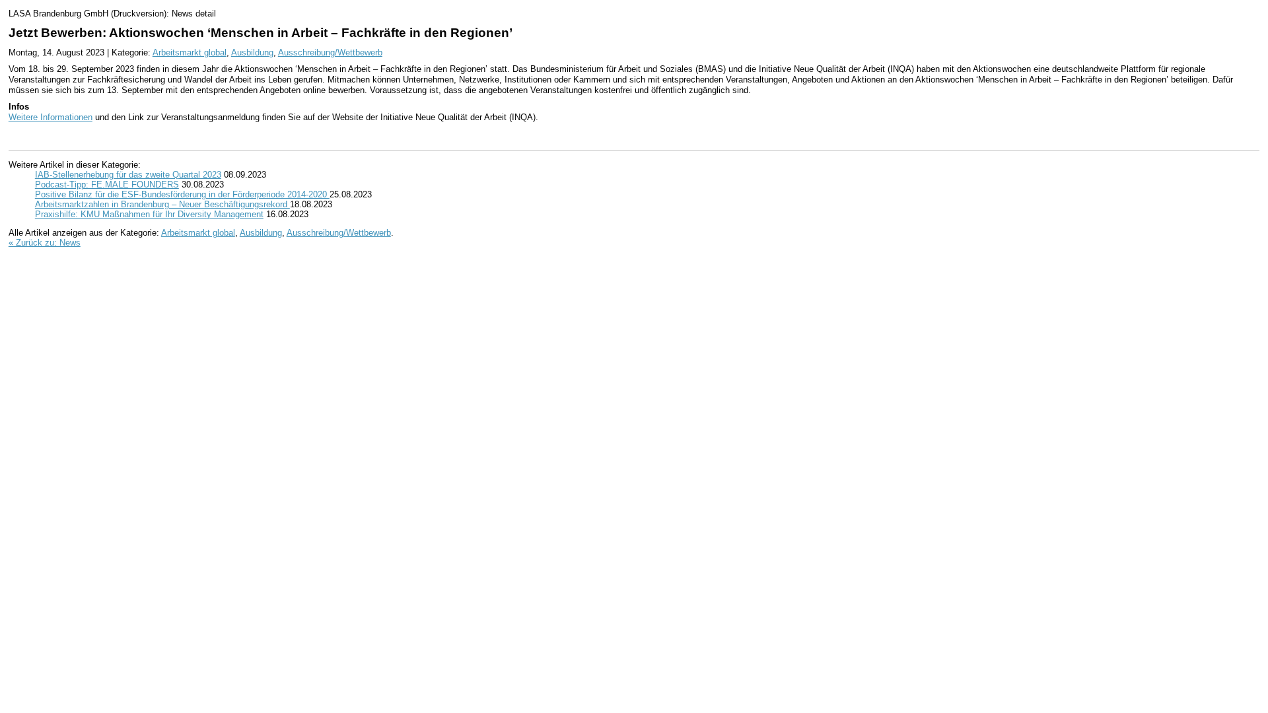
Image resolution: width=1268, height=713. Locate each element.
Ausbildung (252, 52)
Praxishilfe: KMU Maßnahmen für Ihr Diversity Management (149, 214)
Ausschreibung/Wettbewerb (330, 52)
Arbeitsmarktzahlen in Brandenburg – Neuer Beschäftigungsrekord (162, 204)
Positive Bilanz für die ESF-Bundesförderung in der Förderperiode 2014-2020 (182, 194)
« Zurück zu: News (45, 243)
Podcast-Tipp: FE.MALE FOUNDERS (107, 184)
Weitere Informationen (50, 117)
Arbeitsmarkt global (190, 52)
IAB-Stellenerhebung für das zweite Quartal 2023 (128, 175)
